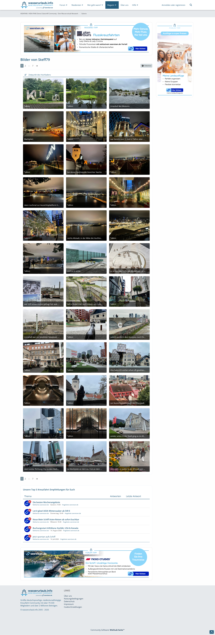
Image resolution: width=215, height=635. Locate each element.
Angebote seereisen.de (70, 505)
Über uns (68, 596)
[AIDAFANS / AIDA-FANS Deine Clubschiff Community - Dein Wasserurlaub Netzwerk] (37, 5)
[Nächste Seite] (37, 66)
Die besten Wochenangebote (46, 502)
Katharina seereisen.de (41, 505)
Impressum (69, 604)
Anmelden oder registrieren (173, 5)
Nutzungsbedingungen (73, 598)
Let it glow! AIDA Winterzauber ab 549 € (51, 511)
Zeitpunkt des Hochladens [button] (39, 74)
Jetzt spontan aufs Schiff (44, 536)
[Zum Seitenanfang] (212, 632)
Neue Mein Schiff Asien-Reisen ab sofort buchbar (56, 519)
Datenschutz (69, 601)
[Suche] (191, 5)
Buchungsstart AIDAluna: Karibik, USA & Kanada (55, 528)
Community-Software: (108, 630)
